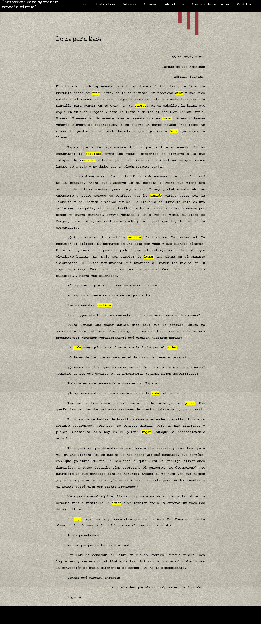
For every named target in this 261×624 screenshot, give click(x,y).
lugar (167, 118)
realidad (93, 154)
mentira (134, 237)
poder (172, 348)
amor (179, 93)
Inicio (83, 4)
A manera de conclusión (211, 4)
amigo (116, 503)
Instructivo (105, 4)
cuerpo (140, 106)
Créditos (244, 4)
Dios (174, 131)
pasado (156, 196)
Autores (150, 4)
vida (77, 348)
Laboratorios (174, 4)
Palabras (129, 4)
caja (96, 93)
